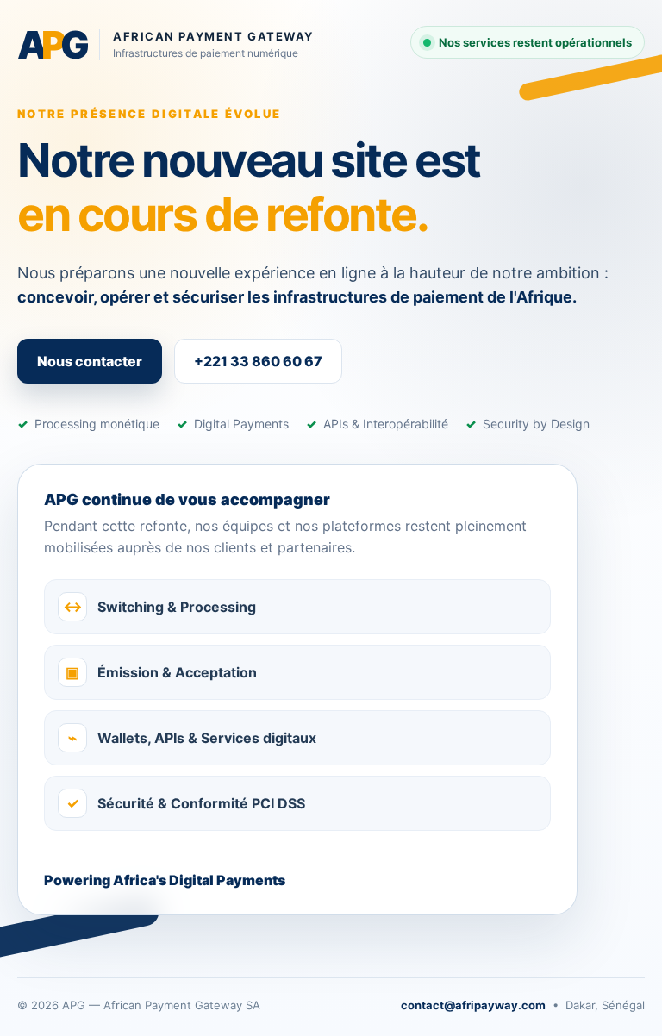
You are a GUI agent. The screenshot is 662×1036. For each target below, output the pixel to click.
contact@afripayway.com (473, 1005)
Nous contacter (89, 361)
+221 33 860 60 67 (258, 361)
